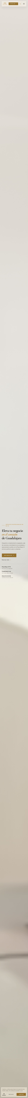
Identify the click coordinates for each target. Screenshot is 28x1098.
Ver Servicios (8, 555)
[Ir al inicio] (5, 4)
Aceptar (21, 1094)
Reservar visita (5, 560)
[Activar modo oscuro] (20, 3)
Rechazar (11, 1094)
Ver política (4, 1094)
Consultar (12, 3)
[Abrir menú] (23, 3)
